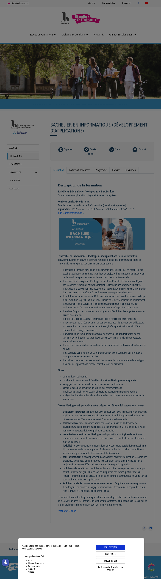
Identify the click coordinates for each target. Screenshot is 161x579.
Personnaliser (110, 561)
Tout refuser (110, 554)
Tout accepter (110, 547)
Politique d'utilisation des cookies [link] (110, 568)
